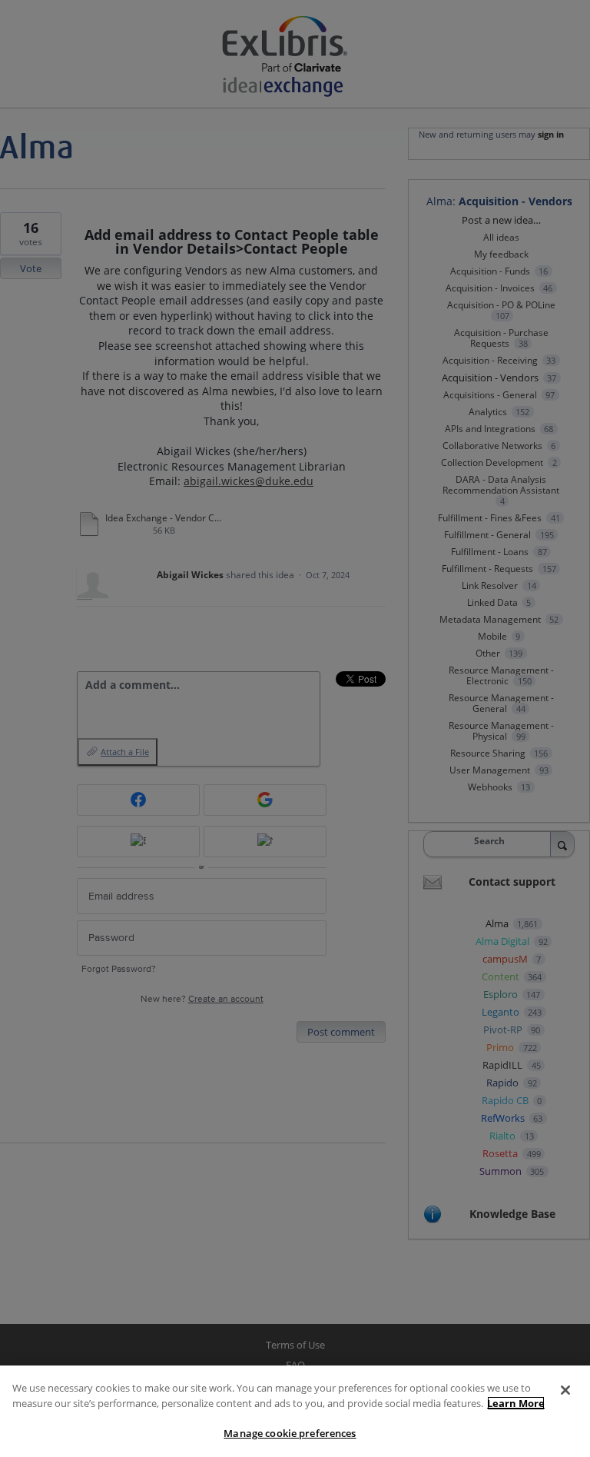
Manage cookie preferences (290, 1433)
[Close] (565, 1390)
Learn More (516, 1403)
